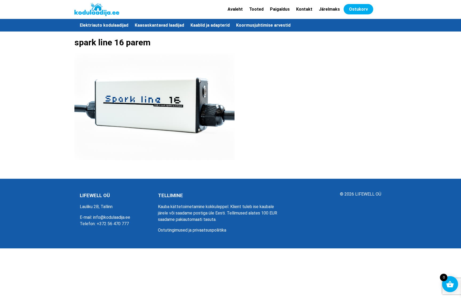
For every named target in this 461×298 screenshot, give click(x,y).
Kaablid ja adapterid (210, 25)
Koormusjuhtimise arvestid (263, 25)
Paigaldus (280, 9)
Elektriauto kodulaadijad (104, 25)
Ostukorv (358, 9)
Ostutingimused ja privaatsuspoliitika (192, 230)
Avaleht (235, 9)
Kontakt (304, 9)
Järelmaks (329, 9)
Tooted (256, 9)
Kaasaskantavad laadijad (159, 25)
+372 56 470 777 (113, 223)
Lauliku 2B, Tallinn (96, 206)
